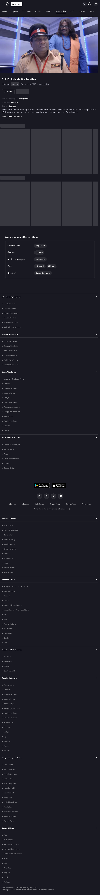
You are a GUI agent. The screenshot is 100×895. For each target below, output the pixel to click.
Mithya (6, 398)
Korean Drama (9, 568)
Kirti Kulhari (8, 807)
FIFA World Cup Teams (12, 849)
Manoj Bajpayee (10, 783)
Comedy (12, 105)
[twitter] (52, 496)
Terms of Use (70, 504)
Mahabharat (8, 525)
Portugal (7, 882)
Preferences (85, 504)
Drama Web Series (11, 355)
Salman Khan (8, 779)
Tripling (6, 430)
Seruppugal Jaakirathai (12, 412)
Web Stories (8, 840)
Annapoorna (8, 558)
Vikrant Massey (9, 769)
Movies (38, 11)
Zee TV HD (8, 661)
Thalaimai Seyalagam (12, 407)
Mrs (5, 614)
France (6, 858)
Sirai (5, 619)
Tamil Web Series (10, 308)
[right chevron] (3, 150)
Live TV (82, 11)
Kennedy (7, 596)
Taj (5, 736)
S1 (3, 78)
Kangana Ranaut (10, 816)
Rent (92, 11)
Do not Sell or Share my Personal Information (49, 509)
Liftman (6, 83)
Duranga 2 (8, 727)
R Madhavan (8, 765)
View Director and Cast (12, 115)
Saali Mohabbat (9, 591)
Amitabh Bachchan (11, 811)
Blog (5, 835)
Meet (6, 553)
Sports (15, 11)
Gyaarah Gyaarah (10, 388)
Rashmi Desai (9, 821)
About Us (24, 504)
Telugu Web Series (10, 318)
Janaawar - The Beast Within (14, 379)
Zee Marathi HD (9, 671)
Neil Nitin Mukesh (10, 802)
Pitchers (7, 750)
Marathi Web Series (11, 322)
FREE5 (48, 11)
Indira (6, 563)
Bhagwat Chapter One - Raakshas (16, 586)
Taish (6, 454)
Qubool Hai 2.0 (9, 468)
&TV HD (7, 666)
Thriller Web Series (11, 360)
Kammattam (8, 416)
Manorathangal (9, 393)
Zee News (7, 657)
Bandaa (7, 638)
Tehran (6, 600)
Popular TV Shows (9, 518)
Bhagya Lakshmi (10, 549)
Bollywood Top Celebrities (12, 758)
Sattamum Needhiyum (12, 445)
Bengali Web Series (11, 313)
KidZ (72, 11)
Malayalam (24, 97)
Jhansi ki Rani (8, 535)
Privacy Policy (54, 504)
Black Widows (9, 722)
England (7, 872)
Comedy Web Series (11, 346)
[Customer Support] (90, 4)
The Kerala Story (10, 624)
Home (4, 11)
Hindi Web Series (10, 304)
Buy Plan (17, 4)
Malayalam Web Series (12, 327)
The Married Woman (11, 459)
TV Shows (26, 11)
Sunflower (7, 426)
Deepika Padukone (10, 774)
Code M (7, 463)
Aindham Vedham (10, 421)
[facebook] (38, 496)
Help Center (38, 504)
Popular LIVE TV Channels (12, 650)
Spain (6, 863)
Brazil (6, 877)
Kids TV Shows (9, 572)
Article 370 (8, 629)
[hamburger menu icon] (96, 4)
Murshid (7, 384)
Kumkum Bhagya (10, 539)
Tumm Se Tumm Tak (11, 530)
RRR (5, 643)
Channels (11, 504)
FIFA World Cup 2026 (11, 844)
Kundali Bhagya (9, 544)
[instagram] (45, 496)
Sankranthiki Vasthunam (12, 605)
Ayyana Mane (9, 449)
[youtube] (59, 496)
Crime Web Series (10, 341)
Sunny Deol (8, 797)
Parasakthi (8, 633)
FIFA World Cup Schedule (13, 854)
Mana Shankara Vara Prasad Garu (16, 610)
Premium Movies (8, 579)
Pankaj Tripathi (9, 788)
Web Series (61, 11)
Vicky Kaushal (9, 793)
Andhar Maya (9, 704)
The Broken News (10, 402)
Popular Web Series (9, 678)
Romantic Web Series (11, 365)
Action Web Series (10, 351)
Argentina (7, 868)
